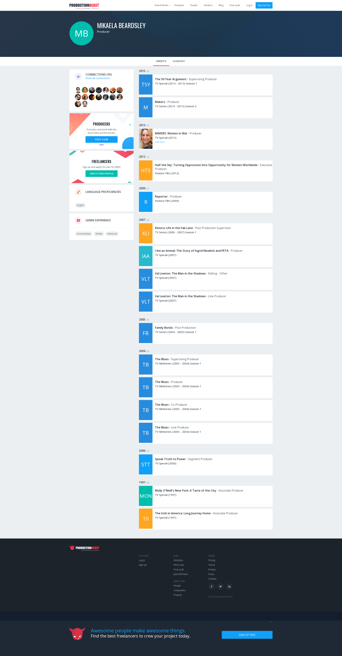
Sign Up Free (264, 5)
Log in (249, 5)
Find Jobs (179, 5)
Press (211, 574)
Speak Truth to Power (170, 459)
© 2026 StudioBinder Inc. (220, 596)
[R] (145, 211)
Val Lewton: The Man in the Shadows (180, 273)
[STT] (145, 473)
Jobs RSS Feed (181, 574)
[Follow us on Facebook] (211, 586)
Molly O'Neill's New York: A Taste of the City (185, 490)
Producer (103, 32)
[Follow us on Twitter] (220, 586)
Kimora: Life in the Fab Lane (174, 228)
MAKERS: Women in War (171, 133)
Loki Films (160, 142)
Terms (211, 564)
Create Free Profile (101, 173)
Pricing (211, 560)
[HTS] (145, 179)
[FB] (145, 342)
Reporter (161, 196)
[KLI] (145, 242)
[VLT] (145, 288)
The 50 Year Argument (170, 79)
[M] (145, 116)
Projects (178, 594)
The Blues (162, 359)
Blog (221, 5)
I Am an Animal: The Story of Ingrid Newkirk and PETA (192, 251)
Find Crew (179, 564)
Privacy (212, 569)
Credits (161, 61)
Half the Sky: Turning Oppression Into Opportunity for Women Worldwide (206, 165)
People (193, 5)
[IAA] (145, 265)
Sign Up (143, 564)
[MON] (145, 505)
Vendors (208, 5)
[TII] (145, 527)
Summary (179, 61)
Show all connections (98, 78)
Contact (212, 578)
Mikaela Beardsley (121, 25)
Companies (179, 590)
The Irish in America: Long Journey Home (183, 513)
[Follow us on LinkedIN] (229, 586)
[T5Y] (145, 93)
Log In (142, 560)
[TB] (145, 373)
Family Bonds (164, 328)
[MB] (81, 44)
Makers (160, 102)
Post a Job (235, 5)
